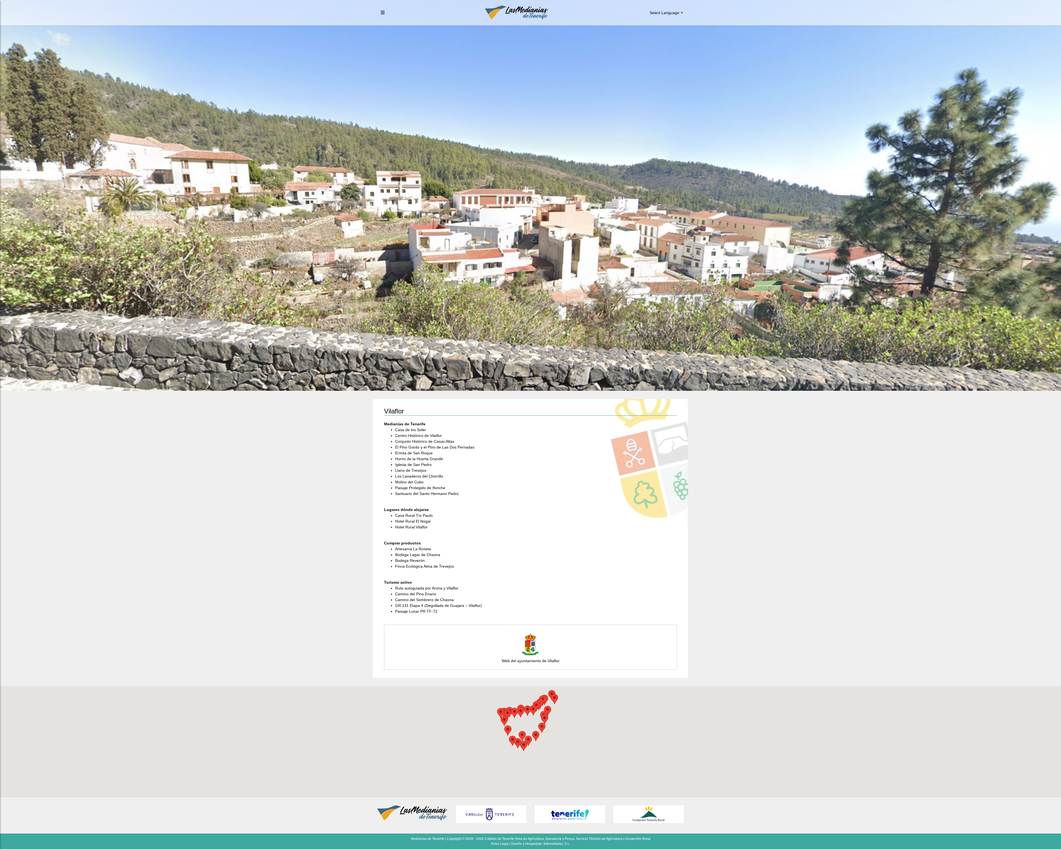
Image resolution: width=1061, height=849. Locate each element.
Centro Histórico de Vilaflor (418, 435)
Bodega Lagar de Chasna (417, 554)
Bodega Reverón (410, 560)
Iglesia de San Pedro (413, 464)
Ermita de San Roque (414, 453)
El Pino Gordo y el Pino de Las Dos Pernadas (434, 447)
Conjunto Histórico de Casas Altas (424, 441)
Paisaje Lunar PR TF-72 (416, 611)
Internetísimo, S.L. (556, 844)
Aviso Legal (500, 844)
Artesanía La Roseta (413, 549)
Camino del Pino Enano (415, 594)
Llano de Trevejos (410, 470)
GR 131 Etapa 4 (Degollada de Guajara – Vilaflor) (438, 605)
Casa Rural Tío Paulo (414, 515)
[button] (79, 195)
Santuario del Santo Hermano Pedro (427, 493)
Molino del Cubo (409, 482)
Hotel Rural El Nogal (412, 521)
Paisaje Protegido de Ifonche (420, 488)
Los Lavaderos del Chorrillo (419, 476)
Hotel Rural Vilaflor (411, 527)
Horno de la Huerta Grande (419, 459)
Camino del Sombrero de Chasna (424, 600)
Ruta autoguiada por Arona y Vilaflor (426, 588)
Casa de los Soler (410, 430)
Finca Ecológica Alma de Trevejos (424, 566)
